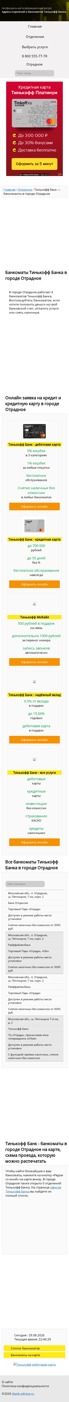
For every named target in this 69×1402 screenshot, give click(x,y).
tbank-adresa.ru (23, 1394)
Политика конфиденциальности (25, 1386)
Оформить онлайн (34, 506)
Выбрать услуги (35, 47)
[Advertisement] (34, 231)
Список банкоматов (25, 1348)
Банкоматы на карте (25, 1355)
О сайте (7, 1382)
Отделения (35, 36)
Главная (35, 26)
